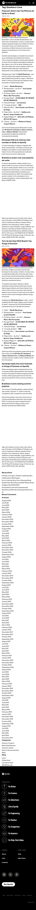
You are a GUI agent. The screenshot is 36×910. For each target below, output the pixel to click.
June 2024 (5, 562)
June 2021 (5, 646)
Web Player (22, 858)
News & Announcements (10, 750)
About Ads (29, 895)
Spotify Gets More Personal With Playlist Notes (18, 483)
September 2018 (7, 724)
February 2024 (7, 571)
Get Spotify (9, 884)
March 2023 (6, 597)
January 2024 (6, 573)
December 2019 (7, 688)
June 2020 (5, 674)
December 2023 (7, 576)
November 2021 (7, 634)
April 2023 (5, 594)
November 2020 (7, 663)
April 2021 (5, 651)
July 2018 (5, 728)
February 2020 (7, 684)
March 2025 (6, 540)
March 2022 (6, 625)
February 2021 (7, 656)
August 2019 (6, 698)
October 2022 (6, 609)
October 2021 (6, 637)
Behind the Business (9, 745)
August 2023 (6, 585)
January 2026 (6, 517)
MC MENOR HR (20, 233)
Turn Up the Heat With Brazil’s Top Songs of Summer (17, 242)
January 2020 (6, 686)
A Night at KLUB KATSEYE (10, 485)
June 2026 (5, 505)
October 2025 (7, 524)
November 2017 (7, 738)
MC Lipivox (10, 233)
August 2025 (6, 529)
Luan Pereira (12, 229)
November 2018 (7, 719)
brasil (21, 218)
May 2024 (5, 564)
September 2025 (8, 526)
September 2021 (7, 639)
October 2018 (6, 721)
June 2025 (5, 533)
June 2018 (5, 731)
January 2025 (6, 545)
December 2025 (7, 519)
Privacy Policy (17, 895)
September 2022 (8, 611)
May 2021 (5, 648)
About (4, 854)
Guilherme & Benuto (13, 222)
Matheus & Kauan (27, 231)
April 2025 (5, 538)
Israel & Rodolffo (15, 227)
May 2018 (5, 733)
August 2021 (6, 641)
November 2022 (7, 606)
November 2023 (7, 578)
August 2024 (6, 557)
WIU (16, 237)
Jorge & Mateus (26, 227)
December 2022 (7, 604)
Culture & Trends (7, 748)
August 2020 (6, 670)
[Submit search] (33, 470)
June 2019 (5, 702)
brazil (25, 218)
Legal (4, 895)
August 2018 (6, 726)
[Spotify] (9, 3)
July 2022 (5, 616)
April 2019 (5, 707)
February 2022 (7, 627)
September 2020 (8, 667)
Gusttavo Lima (6, 224)
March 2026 (6, 512)
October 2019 (6, 693)
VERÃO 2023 (10, 237)
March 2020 (6, 681)
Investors (5, 862)
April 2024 (5, 566)
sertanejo (16, 235)
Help (19, 854)
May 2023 (5, 592)
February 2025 (7, 543)
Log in (4, 758)
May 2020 (5, 677)
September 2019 (7, 695)
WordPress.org (7, 765)
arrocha (16, 218)
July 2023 (5, 587)
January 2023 (6, 601)
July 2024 (5, 559)
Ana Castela (9, 218)
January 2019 (6, 714)
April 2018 (5, 735)
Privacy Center (10, 895)
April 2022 (5, 623)
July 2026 (5, 503)
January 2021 (6, 658)
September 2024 (8, 554)
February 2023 (7, 599)
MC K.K (4, 233)
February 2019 (7, 712)
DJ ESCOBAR (16, 220)
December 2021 (7, 632)
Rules (4, 753)
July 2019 (5, 700)
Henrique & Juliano (18, 224)
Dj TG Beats (25, 220)
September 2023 (8, 583)
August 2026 (6, 501)
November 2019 (7, 691)
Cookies (24, 895)
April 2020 (5, 679)
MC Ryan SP (8, 235)
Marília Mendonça (15, 231)
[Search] (29, 3)
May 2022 (5, 620)
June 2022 (5, 618)
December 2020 (7, 660)
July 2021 (5, 644)
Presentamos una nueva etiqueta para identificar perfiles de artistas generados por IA (17, 489)
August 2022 (6, 613)
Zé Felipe (22, 237)
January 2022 (6, 630)
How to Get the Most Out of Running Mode (16, 480)
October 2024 (7, 552)
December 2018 (7, 717)
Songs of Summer (25, 235)
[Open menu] (33, 2)
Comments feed (7, 763)
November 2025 (7, 522)
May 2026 (5, 507)
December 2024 (7, 547)
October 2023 (6, 580)
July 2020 (5, 672)
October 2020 (7, 665)
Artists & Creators (8, 743)
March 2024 (6, 569)
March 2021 (6, 653)
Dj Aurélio (8, 220)
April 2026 (5, 510)
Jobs (3, 858)
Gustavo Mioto (26, 222)
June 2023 (5, 590)
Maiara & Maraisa (22, 229)
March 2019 (6, 710)
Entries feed (6, 760)
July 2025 (5, 531)
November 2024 (7, 550)
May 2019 (5, 705)
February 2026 (7, 515)
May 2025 (5, 536)
